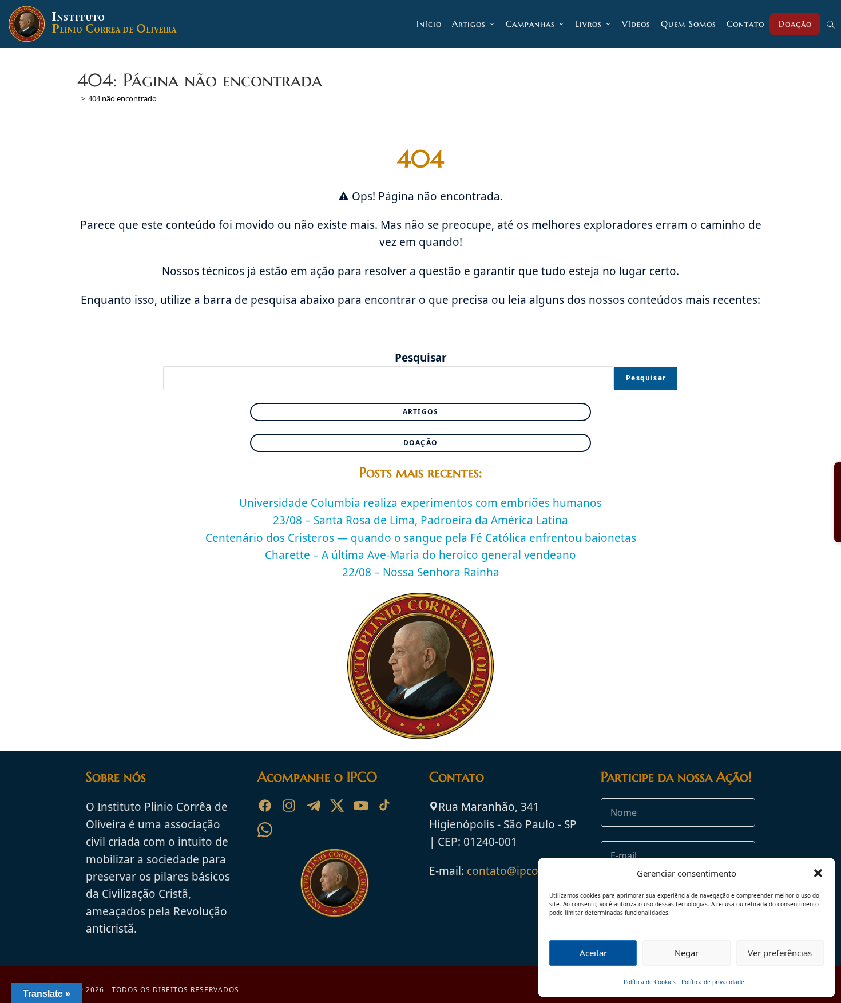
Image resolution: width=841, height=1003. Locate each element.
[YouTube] (361, 805)
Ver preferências (780, 952)
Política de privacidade (712, 982)
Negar (687, 952)
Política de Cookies (650, 982)
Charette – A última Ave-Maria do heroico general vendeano (420, 555)
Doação (420, 442)
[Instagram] (288, 805)
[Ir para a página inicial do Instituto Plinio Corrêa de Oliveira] (334, 882)
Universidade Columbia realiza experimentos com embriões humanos (420, 502)
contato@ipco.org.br (520, 870)
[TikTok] (385, 805)
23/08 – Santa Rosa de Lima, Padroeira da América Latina (420, 520)
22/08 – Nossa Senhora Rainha (420, 572)
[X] (337, 805)
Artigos (420, 412)
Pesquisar (421, 357)
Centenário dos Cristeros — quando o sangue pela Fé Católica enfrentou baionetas (420, 537)
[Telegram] (313, 805)
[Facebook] (264, 805)
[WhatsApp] (264, 829)
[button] (818, 873)
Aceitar (593, 952)
